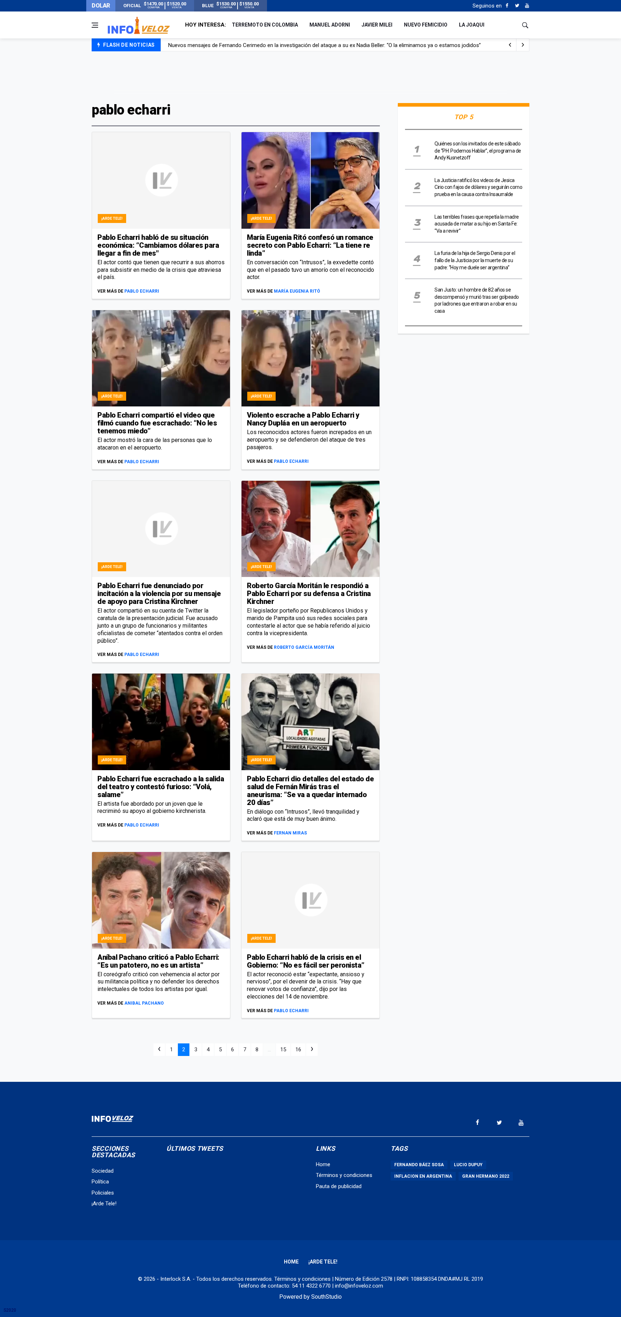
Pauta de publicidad (339, 1186)
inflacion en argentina (423, 1176)
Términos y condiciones (344, 1175)
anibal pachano (144, 1003)
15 (283, 1049)
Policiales (103, 1193)
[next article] (509, 44)
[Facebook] (507, 5)
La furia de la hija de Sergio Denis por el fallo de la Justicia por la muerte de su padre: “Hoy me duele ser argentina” (474, 260)
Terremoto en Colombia (265, 25)
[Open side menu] (95, 25)
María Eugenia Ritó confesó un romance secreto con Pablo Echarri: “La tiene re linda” (310, 245)
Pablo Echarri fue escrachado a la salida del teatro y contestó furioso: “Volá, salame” (160, 786)
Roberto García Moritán (304, 647)
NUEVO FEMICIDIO (425, 25)
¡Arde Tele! (112, 218)
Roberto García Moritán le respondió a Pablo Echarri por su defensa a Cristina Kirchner (309, 593)
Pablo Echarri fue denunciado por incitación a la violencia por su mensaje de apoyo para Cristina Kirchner (159, 593)
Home (323, 1164)
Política (100, 1181)
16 (298, 1049)
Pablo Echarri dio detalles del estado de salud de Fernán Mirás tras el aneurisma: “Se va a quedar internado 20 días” (310, 790)
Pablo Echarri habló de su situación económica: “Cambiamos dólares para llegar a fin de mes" (158, 245)
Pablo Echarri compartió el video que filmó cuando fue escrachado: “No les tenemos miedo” (157, 423)
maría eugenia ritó (297, 291)
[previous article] (522, 44)
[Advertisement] (310, 76)
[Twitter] (517, 5)
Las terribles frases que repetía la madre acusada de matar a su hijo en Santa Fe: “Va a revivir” (476, 224)
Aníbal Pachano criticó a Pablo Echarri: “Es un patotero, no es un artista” (158, 961)
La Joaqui (471, 25)
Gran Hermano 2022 (485, 1176)
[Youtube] (527, 5)
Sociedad (103, 1171)
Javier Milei (377, 25)
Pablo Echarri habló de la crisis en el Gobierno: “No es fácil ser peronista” (305, 961)
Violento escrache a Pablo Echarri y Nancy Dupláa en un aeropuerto (303, 419)
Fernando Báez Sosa (419, 1164)
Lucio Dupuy (468, 1164)
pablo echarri (141, 291)
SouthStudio (326, 1296)
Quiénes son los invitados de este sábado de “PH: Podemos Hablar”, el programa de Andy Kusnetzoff (477, 150)
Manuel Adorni (329, 25)
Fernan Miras (290, 833)
